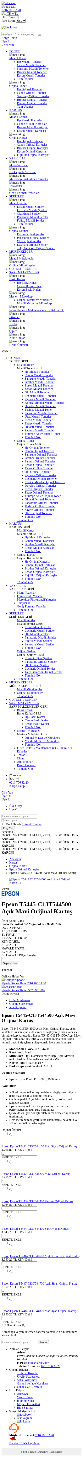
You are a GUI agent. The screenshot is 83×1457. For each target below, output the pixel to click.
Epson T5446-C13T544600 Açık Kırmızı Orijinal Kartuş (45, 1256)
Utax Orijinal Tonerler (38, 513)
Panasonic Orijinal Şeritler (33, 237)
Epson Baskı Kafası (29, 289)
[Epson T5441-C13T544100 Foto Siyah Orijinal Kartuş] (8, 1143)
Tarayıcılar (15, 186)
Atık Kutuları (17, 338)
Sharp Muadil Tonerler (38, 423)
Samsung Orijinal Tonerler (33, 96)
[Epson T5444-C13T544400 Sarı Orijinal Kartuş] (8, 1225)
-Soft (24, 1451)
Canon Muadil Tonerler (31, 65)
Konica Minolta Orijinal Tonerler (45, 482)
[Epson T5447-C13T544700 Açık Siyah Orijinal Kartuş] (8, 1280)
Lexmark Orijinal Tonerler (41, 478)
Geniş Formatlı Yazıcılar (24, 192)
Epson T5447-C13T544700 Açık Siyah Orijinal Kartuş (43, 1283)
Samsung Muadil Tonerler (33, 68)
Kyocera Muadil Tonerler (40, 399)
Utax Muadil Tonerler (38, 416)
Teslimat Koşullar (27, 1373)
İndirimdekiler (25, 1400)
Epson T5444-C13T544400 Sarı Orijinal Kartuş (39, 1228)
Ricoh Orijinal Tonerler (39, 489)
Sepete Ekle (10, 963)
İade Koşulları (17, 1007)
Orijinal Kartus (18, 137)
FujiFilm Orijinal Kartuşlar (33, 155)
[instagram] (24, 1418)
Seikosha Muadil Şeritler (40, 644)
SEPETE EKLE (12, 1157)
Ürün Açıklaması (19, 1000)
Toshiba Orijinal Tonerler (40, 506)
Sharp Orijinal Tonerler (39, 492)
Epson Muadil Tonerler (31, 75)
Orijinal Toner (17, 85)
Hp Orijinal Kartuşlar (30, 141)
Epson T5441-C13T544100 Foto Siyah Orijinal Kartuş (43, 1146)
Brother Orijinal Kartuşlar (32, 148)
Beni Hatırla (14, 824)
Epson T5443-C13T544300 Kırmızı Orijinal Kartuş (41, 1201)
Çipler (13, 331)
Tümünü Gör (33, 437)
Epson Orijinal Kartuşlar (32, 151)
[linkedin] (23, 1421)
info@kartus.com (38, 1362)
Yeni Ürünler (25, 1397)
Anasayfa (23, 1393)
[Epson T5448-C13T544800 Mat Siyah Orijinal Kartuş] (8, 1307)
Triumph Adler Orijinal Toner (43, 496)
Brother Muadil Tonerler (32, 72)
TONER (14, 51)
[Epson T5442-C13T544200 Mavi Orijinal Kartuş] (8, 1170)
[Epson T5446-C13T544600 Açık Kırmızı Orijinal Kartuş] (8, 1252)
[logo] (41, 27)
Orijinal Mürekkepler (22, 265)
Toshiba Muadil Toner (38, 409)
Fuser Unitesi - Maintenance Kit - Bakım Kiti (36, 310)
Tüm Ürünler (25, 79)
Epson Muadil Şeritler (30, 206)
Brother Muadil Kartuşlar (32, 127)
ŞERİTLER (16, 196)
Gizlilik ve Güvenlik (29, 1387)
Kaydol (43, 1342)
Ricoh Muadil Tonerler (39, 420)
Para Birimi (8, 20)
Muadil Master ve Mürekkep (34, 303)
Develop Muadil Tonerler (40, 406)
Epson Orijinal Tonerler (39, 464)
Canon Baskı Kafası (29, 286)
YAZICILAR (17, 158)
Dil (3, 17)
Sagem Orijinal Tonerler (39, 509)
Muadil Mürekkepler (21, 258)
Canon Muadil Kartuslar (32, 123)
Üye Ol (6, 796)
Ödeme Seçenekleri (21, 1003)
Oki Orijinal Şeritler (29, 241)
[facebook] (24, 1414)
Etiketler (14, 317)
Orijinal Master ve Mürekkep (34, 300)
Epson (5, 1146)
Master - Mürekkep (21, 296)
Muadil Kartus (18, 117)
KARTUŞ (15, 110)
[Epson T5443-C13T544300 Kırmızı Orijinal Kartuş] (8, 1197)
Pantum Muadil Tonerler (39, 430)
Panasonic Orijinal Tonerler (41, 502)
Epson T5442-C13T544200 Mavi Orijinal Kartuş (40, 1173)
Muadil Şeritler (18, 203)
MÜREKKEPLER (21, 251)
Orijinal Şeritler (18, 230)
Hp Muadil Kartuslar (29, 120)
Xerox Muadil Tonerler (39, 389)
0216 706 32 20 (50, 1366)
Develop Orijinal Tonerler (40, 485)
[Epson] (10, 895)
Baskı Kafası (17, 279)
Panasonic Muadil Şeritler (32, 217)
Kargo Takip (17, 786)
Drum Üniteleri (18, 344)
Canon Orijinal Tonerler (31, 92)
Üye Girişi (15, 806)
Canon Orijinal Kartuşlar (32, 144)
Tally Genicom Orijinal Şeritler (36, 248)
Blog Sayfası (25, 1407)
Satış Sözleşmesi (27, 1380)
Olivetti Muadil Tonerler (39, 427)
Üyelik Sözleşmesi (28, 1376)
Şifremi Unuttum (32, 824)
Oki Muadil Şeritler (29, 213)
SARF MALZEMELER (24, 272)
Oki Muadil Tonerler (37, 392)
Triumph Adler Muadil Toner (42, 433)
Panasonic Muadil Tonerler (41, 413)
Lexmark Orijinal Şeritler (32, 244)
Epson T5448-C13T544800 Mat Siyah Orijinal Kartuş (43, 1311)
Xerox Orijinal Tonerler (39, 468)
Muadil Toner (17, 58)
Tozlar (13, 324)
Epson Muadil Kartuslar (31, 130)
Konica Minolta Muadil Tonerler (44, 402)
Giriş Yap (7, 792)
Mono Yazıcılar (18, 165)
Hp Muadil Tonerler (29, 61)
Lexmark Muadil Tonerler (40, 395)
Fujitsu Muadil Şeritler (30, 220)
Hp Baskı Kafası (27, 282)
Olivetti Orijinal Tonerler (40, 499)
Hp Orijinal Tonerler (29, 89)
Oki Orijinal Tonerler (37, 471)
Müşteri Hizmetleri (28, 1404)
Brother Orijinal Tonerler (32, 99)
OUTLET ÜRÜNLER (23, 268)
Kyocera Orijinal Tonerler (40, 475)
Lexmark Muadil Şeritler (32, 210)
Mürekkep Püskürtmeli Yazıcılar (28, 179)
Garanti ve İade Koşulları (32, 1383)
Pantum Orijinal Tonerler (32, 103)
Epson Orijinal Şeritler (30, 234)
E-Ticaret (32, 1451)
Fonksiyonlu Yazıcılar (22, 172)
